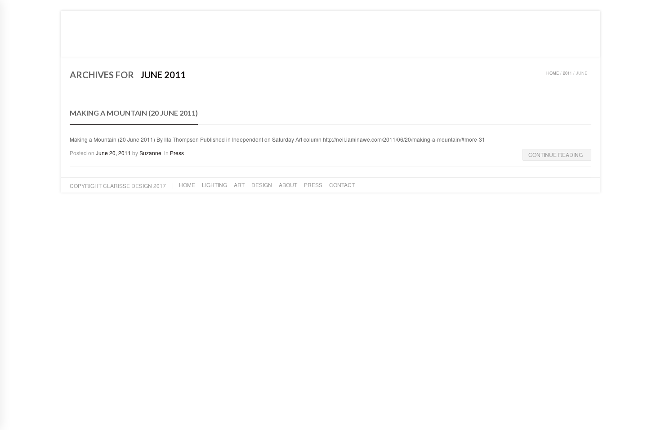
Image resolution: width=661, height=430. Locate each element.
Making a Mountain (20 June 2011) (134, 112)
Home (95, 44)
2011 (567, 73)
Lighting (125, 44)
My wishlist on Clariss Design (527, 17)
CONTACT (269, 44)
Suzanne (150, 153)
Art (153, 44)
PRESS (237, 44)
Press (177, 153)
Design (179, 44)
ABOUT (208, 44)
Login (583, 17)
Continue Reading (555, 154)
